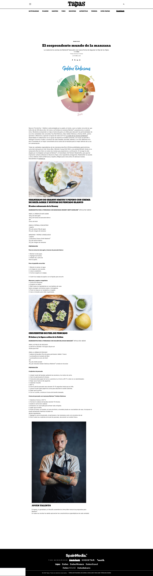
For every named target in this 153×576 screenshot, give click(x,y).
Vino (63, 11)
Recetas (72, 11)
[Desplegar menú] (30, 4)
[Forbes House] (69, 568)
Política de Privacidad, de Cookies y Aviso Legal (81, 572)
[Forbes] (65, 564)
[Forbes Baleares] (83, 568)
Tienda (94, 11)
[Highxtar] (88, 560)
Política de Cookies (106, 572)
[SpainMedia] (76, 556)
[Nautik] (101, 560)
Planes (45, 11)
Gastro (55, 11)
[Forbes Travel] (77, 564)
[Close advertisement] (24, 569)
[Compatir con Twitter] (75, 60)
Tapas (77, 51)
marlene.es (41, 158)
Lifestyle (83, 11)
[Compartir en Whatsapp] (79, 60)
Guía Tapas (105, 11)
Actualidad (34, 11)
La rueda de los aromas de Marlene (77, 136)
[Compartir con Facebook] (72, 60)
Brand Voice (76, 41)
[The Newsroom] (57, 560)
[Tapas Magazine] (57, 564)
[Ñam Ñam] (74, 560)
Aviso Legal (97, 572)
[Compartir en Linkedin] (77, 60)
